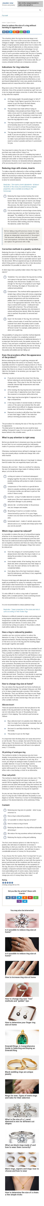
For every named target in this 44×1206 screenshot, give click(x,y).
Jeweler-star (7, 3)
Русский (5, 15)
